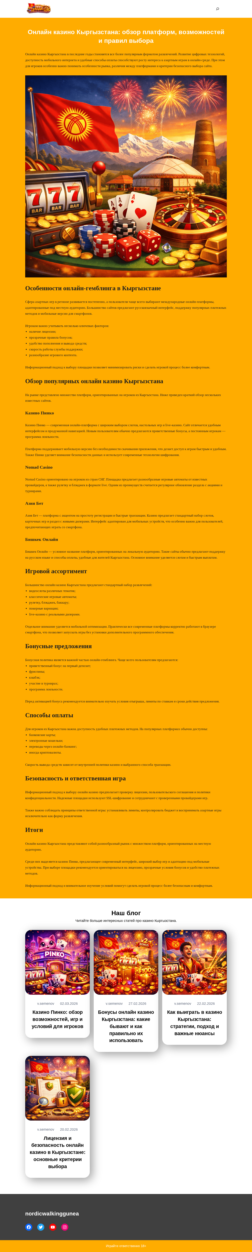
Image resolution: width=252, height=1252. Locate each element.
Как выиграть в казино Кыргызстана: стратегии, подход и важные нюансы (194, 1022)
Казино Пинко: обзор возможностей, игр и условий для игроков (57, 1019)
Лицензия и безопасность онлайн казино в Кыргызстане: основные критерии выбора (57, 1152)
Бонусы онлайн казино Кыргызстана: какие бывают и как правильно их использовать (126, 1026)
